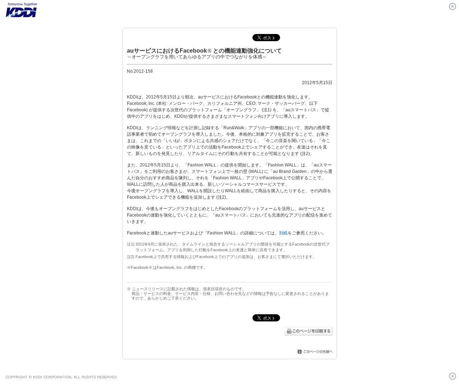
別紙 (283, 233)
